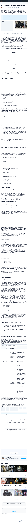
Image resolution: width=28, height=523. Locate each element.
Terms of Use (20, 521)
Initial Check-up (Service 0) (6, 22)
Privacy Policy (20, 520)
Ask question (23, 458)
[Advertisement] (14, 85)
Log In (14, 511)
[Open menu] (23, 1)
